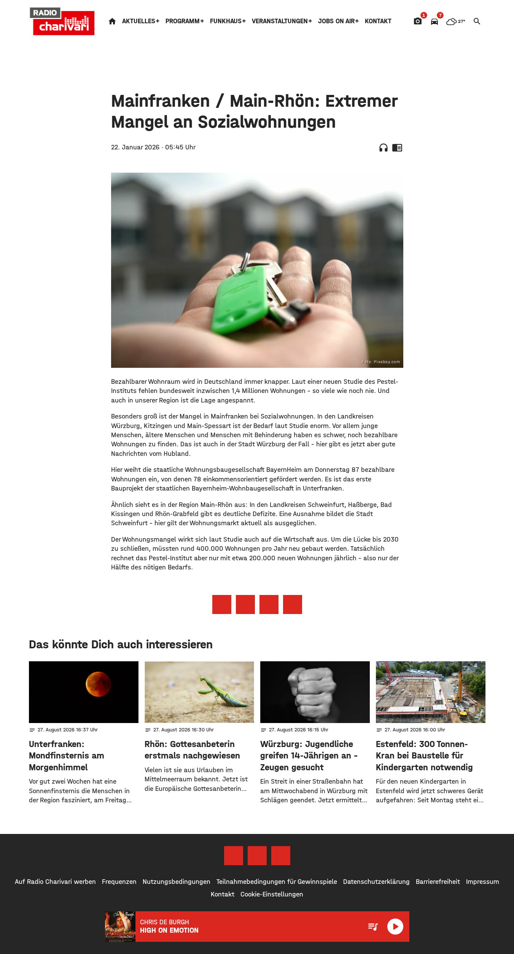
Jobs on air (336, 21)
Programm (182, 21)
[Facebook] (233, 855)
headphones (383, 147)
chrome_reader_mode (397, 147)
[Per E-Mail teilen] (292, 604)
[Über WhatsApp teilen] (268, 604)
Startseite (112, 21)
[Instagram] (257, 855)
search (477, 21)
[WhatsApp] (280, 855)
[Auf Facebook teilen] (221, 604)
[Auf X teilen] (245, 604)
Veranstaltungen (280, 21)
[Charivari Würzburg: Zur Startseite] (62, 21)
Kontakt (378, 21)
